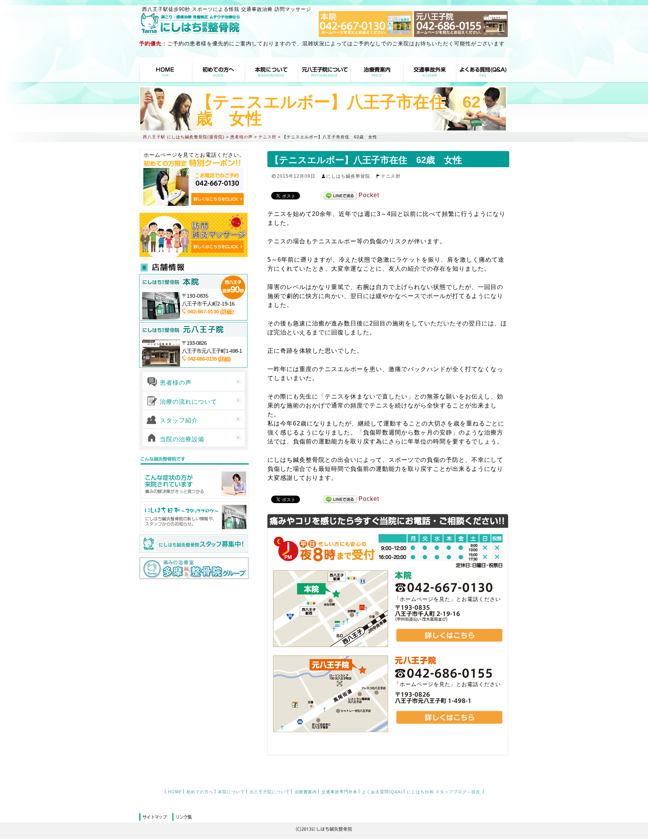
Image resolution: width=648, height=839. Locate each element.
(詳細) (227, 312)
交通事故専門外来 (430, 69)
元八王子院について (324, 69)
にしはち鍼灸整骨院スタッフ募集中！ (193, 544)
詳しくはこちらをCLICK (217, 199)
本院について (271, 69)
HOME (165, 69)
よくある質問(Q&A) (482, 69)
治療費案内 (377, 69)
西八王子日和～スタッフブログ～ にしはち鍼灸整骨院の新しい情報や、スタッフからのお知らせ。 (194, 517)
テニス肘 (390, 176)
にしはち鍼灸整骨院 (348, 176)
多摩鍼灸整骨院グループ (194, 568)
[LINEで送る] (340, 195)
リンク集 (182, 817)
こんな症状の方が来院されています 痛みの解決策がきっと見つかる (194, 484)
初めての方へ (218, 69)
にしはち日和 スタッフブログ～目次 (443, 792)
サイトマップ (155, 817)
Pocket (368, 195)
